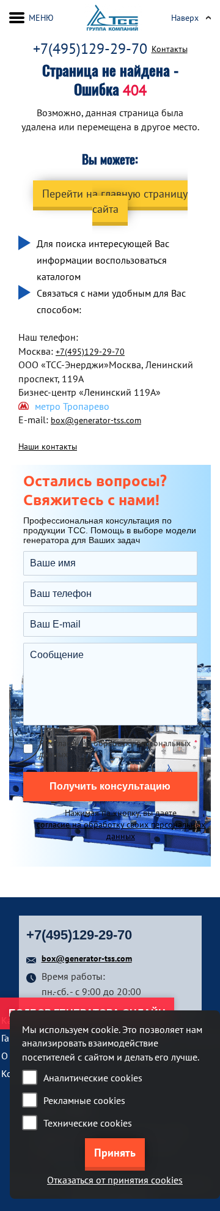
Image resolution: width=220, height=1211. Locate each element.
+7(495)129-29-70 (90, 48)
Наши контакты (47, 446)
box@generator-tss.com (96, 420)
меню (41, 17)
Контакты (170, 48)
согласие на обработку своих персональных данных (121, 830)
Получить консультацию (110, 786)
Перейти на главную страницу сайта (115, 201)
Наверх (185, 17)
